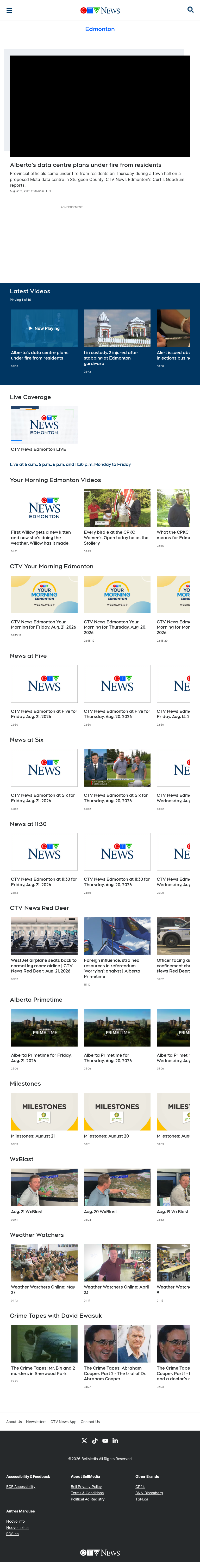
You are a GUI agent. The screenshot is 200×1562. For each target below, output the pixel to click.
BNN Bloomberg (149, 1493)
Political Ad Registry (88, 1499)
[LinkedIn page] (116, 1440)
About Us (14, 1421)
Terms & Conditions (87, 1493)
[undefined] (44, 338)
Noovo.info (15, 1521)
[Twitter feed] (84, 1440)
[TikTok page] (95, 1440)
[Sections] (9, 10)
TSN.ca (141, 1499)
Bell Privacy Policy (86, 1486)
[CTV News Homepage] (100, 10)
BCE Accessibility (20, 1486)
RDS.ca (12, 1533)
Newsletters (36, 1421)
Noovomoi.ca (17, 1527)
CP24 (140, 1486)
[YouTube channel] (105, 1440)
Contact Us (90, 1421)
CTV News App (64, 1421)
